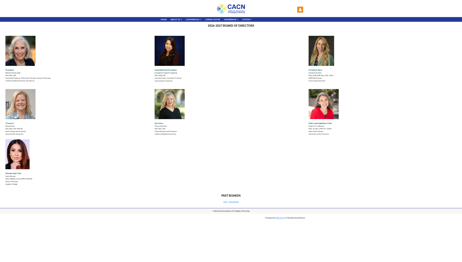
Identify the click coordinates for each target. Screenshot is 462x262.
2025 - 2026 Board (231, 202)
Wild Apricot (281, 218)
